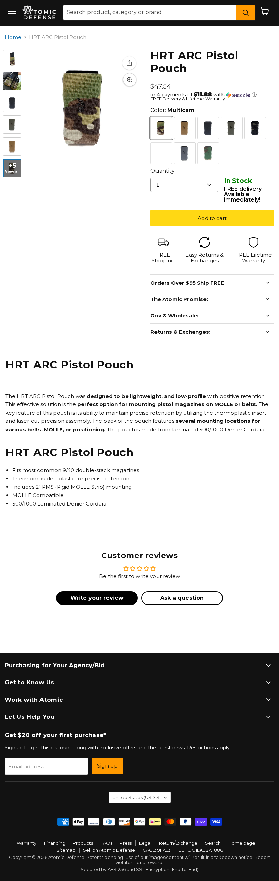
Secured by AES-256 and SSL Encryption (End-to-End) (139, 869)
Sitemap (66, 850)
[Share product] (129, 63)
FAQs (106, 843)
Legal (145, 843)
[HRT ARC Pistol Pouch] (12, 59)
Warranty (26, 843)
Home (13, 37)
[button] (212, 94)
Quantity (162, 170)
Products (83, 843)
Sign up (107, 766)
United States (136, 797)
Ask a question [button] (182, 598)
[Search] (245, 12)
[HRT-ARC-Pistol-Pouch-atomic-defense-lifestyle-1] (12, 81)
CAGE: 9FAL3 (157, 850)
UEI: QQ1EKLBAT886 (200, 850)
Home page (241, 843)
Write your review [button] (97, 598)
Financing (54, 843)
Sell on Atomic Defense (109, 850)
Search (213, 843)
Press (126, 843)
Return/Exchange (178, 843)
